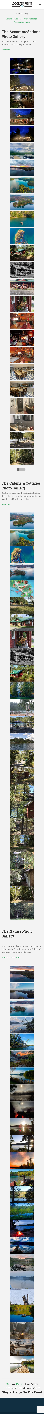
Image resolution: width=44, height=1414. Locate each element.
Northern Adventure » (11, 957)
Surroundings (30, 19)
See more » (6, 49)
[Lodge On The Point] (22, 4)
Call (8, 1384)
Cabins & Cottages (14, 19)
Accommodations (22, 22)
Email (20, 1384)
